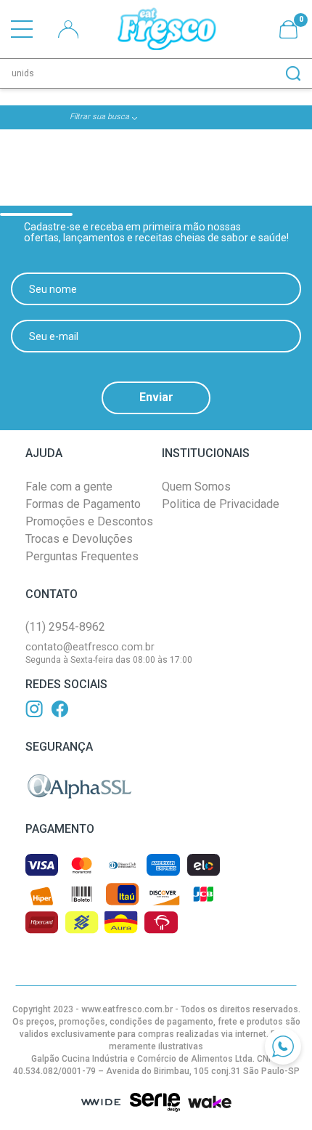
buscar (293, 73)
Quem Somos (196, 486)
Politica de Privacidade (220, 504)
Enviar (156, 397)
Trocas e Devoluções (79, 539)
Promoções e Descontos (89, 521)
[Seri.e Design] (154, 1102)
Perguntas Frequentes (82, 556)
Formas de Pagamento (83, 504)
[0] (288, 29)
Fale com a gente (68, 486)
